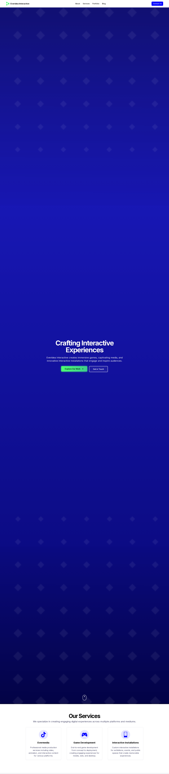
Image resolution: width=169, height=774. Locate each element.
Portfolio (95, 4)
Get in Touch (98, 369)
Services (86, 4)
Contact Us (157, 4)
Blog (104, 4)
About (77, 4)
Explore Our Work (72, 369)
